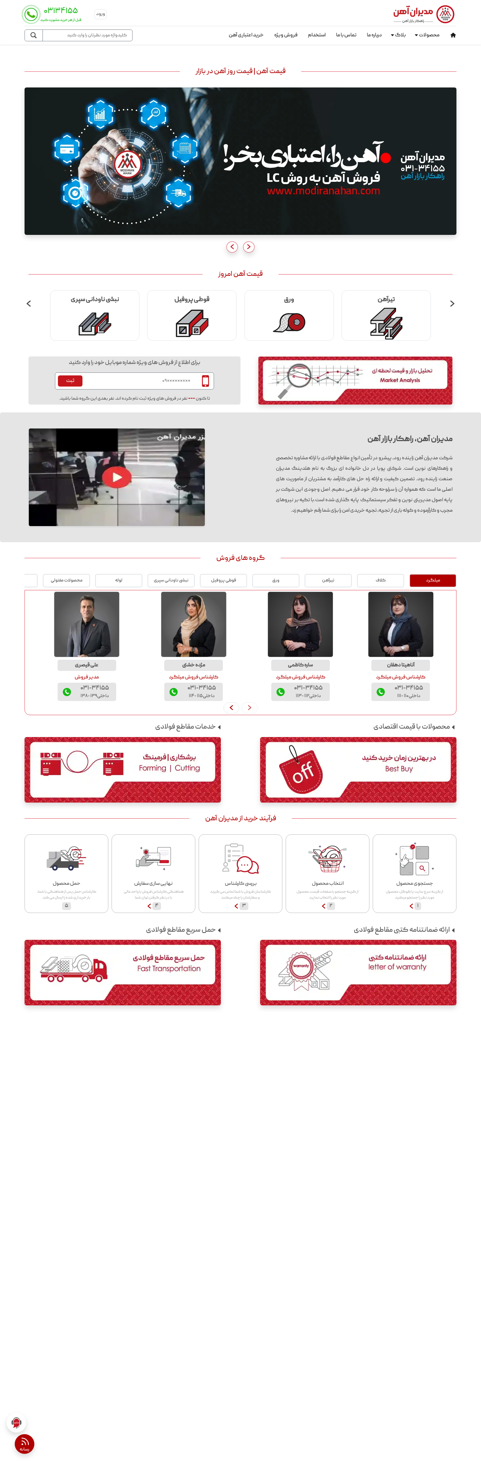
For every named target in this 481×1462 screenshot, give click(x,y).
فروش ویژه (285, 35)
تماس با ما (346, 35)
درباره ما (374, 35)
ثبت (70, 381)
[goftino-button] (16, 1423)
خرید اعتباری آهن (246, 35)
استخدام (317, 35)
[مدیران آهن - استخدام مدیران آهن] (240, 161)
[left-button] (231, 707)
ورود (100, 14)
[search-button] (34, 35)
